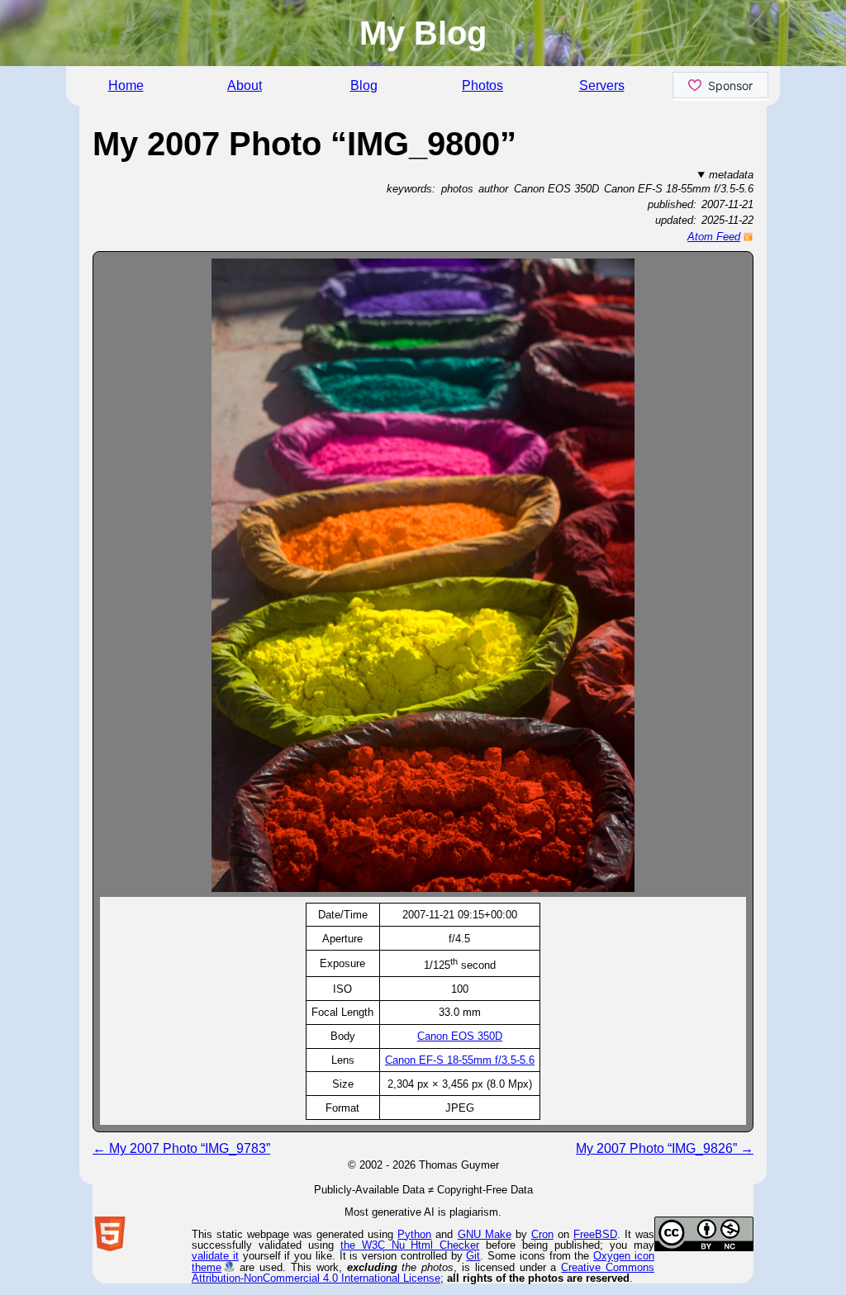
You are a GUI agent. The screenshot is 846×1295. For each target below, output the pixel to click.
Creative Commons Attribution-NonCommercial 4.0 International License (423, 1272)
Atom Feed (713, 236)
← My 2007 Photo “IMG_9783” (181, 1148)
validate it (215, 1256)
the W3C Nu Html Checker (410, 1245)
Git (473, 1256)
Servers (602, 85)
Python (414, 1234)
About (244, 85)
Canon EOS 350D (459, 1036)
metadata (731, 174)
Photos (482, 85)
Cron (542, 1234)
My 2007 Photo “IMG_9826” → (664, 1148)
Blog (364, 85)
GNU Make (484, 1234)
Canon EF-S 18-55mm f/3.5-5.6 (460, 1060)
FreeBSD (595, 1234)
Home (126, 85)
